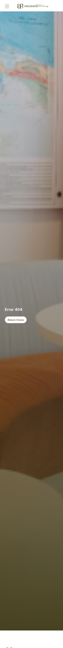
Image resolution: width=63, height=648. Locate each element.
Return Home (16, 319)
